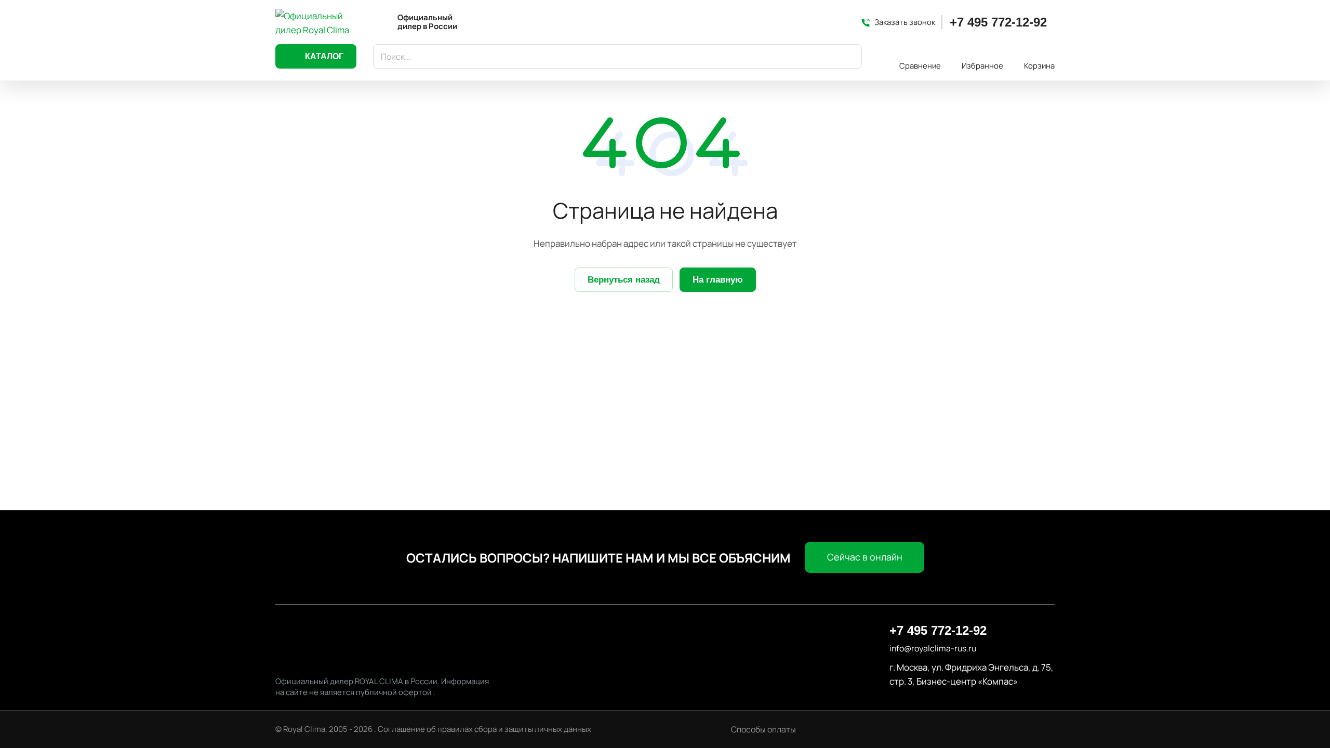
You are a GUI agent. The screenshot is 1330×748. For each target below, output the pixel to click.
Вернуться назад (624, 280)
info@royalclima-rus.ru (932, 648)
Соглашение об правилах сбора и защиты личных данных (484, 729)
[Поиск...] (849, 56)
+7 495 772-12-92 (998, 22)
